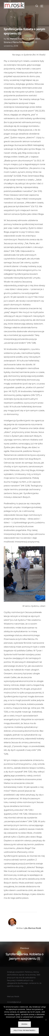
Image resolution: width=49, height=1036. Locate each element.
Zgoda (24, 1024)
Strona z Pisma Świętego (16, 42)
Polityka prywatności (24, 1030)
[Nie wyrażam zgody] (46, 1020)
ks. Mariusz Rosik (15, 39)
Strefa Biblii (34, 39)
